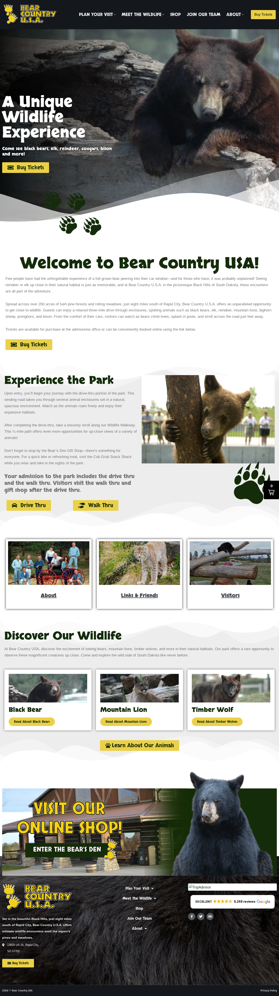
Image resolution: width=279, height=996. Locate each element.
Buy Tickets (263, 14)
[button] (115, 14)
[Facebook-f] (191, 916)
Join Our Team (203, 15)
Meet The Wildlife (137, 898)
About (137, 928)
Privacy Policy (268, 990)
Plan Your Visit (137, 888)
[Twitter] (200, 916)
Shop (175, 15)
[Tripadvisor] (210, 916)
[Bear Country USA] (31, 14)
